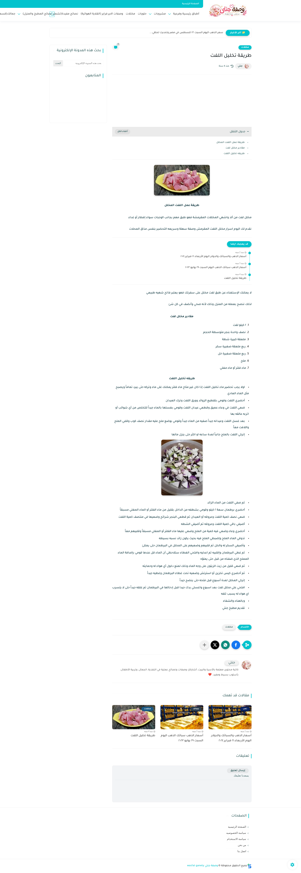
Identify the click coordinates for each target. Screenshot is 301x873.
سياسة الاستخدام (236, 839)
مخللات (130, 14)
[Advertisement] (182, 100)
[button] (235, 645)
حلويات (142, 14)
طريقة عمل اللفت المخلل (230, 142)
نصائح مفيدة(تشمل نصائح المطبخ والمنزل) (50, 14)
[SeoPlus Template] (249, 866)
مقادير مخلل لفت (235, 148)
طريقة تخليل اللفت (235, 278)
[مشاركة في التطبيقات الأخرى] (204, 645)
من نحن (242, 845)
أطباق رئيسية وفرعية (186, 14)
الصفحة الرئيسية (190, 4)
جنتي (240, 66)
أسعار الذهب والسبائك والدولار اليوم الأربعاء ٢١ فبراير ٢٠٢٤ (213, 256)
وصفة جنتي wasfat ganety (202, 865)
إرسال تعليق (237, 770)
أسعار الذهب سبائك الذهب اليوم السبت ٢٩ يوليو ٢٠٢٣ (215, 267)
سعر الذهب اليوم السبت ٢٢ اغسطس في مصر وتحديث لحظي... (186, 32)
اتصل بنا (241, 851)
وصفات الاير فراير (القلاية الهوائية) (102, 14)
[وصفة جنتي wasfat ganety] (228, 10)
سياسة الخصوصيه (236, 833)
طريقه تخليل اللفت (234, 153)
